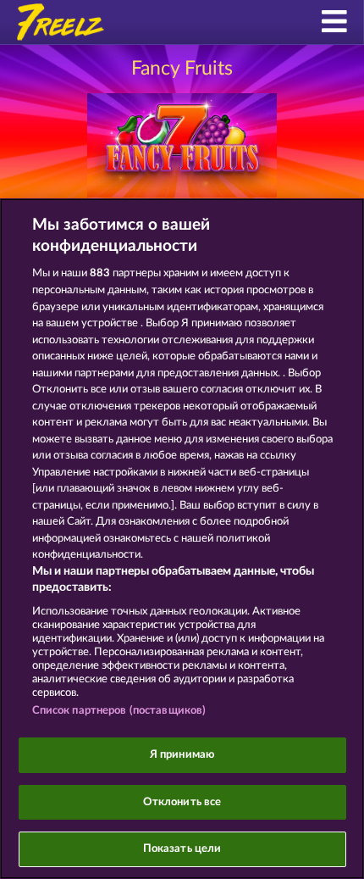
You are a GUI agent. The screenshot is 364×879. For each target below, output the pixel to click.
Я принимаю (182, 754)
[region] (182, 538)
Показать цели (182, 848)
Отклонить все (182, 802)
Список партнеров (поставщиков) (119, 710)
